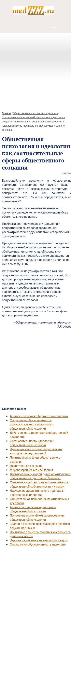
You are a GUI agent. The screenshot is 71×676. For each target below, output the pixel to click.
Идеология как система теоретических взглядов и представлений (36, 451)
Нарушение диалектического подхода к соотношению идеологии (37, 492)
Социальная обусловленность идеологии (38, 544)
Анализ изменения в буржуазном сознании (39, 416)
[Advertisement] (35, 70)
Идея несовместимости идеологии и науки (38, 540)
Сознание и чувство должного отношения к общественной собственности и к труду (39, 484)
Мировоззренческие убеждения (31, 470)
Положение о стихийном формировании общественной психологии (37, 517)
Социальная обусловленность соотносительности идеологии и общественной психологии (31, 424)
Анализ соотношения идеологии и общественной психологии (33, 509)
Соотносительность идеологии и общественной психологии (32, 443)
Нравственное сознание (26, 465)
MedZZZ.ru (23, 663)
